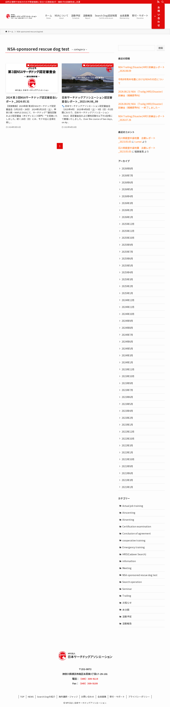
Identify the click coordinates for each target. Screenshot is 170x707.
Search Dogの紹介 (46, 696)
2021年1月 (127, 487)
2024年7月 (127, 334)
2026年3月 (127, 203)
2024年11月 (128, 307)
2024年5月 (127, 348)
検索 (160, 48)
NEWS (31, 696)
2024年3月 (127, 355)
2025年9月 (127, 244)
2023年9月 (127, 383)
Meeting (126, 568)
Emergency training (133, 547)
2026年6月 (127, 182)
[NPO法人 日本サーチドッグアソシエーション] (21, 16)
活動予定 (127, 616)
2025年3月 (127, 279)
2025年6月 (127, 258)
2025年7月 (127, 251)
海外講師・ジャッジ (68, 696)
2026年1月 (127, 217)
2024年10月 (128, 314)
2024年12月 (128, 300)
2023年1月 (127, 424)
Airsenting (128, 519)
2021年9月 (127, 466)
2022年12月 (128, 431)
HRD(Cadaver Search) (134, 554)
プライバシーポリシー (139, 696)
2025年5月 (127, 265)
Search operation (132, 582)
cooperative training (133, 540)
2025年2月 (127, 286)
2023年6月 (127, 397)
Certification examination (136, 526)
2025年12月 (128, 224)
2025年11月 (128, 231)
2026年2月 (127, 210)
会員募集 (102, 696)
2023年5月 (127, 404)
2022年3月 (127, 445)
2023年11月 (128, 369)
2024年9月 (127, 320)
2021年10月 (128, 459)
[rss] (158, 2)
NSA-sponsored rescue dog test (139, 575)
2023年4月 (127, 410)
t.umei (138, 141)
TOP (22, 696)
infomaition (129, 561)
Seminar (127, 588)
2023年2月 (127, 417)
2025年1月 (127, 293)
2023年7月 (127, 390)
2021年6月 (127, 473)
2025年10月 (128, 237)
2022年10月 (128, 438)
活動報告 (127, 623)
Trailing (126, 595)
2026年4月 (127, 196)
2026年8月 (127, 168)
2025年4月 (127, 272)
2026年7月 (127, 175)
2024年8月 (127, 327)
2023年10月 (128, 376)
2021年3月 (127, 480)
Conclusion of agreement (136, 533)
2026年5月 (127, 189)
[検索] (162, 2)
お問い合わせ (87, 696)
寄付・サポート (117, 696)
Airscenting (128, 512)
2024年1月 (127, 362)
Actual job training (132, 505)
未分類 (125, 609)
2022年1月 (127, 452)
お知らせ (127, 602)
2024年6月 (127, 341)
